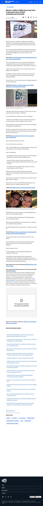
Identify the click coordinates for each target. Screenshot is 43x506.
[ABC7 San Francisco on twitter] (5, 497)
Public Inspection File (11, 502)
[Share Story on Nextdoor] (31, 17)
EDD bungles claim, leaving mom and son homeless (22, 187)
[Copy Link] (36, 17)
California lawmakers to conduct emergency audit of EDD (20, 358)
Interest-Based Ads (5, 502)
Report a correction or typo (10, 410)
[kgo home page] (4, 480)
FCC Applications (18, 502)
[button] (2, 2)
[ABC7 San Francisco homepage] (9, 2)
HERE (13, 271)
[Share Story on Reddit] (28, 17)
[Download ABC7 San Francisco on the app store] (32, 497)
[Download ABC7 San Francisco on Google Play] (38, 497)
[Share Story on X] (26, 17)
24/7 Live (17, 2)
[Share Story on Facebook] (23, 17)
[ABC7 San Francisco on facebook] (3, 497)
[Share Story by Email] (33, 17)
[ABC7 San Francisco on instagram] (8, 497)
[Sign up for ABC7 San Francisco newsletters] (11, 497)
